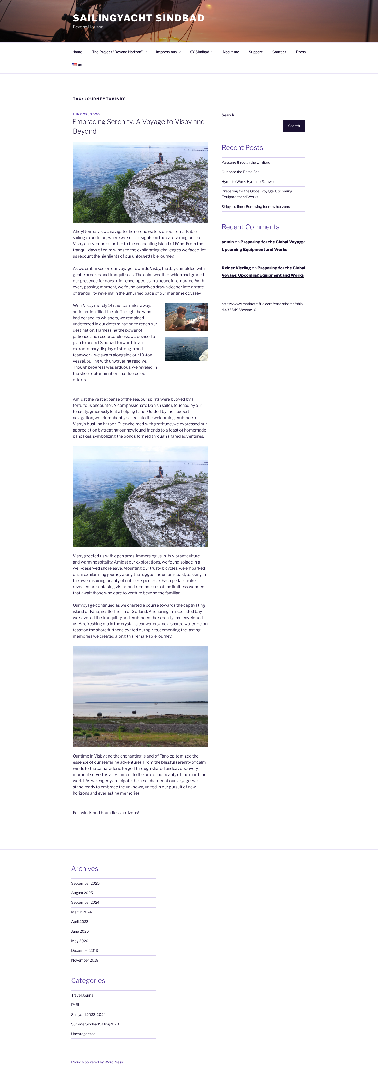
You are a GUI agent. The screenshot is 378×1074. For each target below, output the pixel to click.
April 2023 (79, 921)
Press (301, 52)
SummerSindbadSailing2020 (95, 1024)
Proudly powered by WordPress (97, 1062)
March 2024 (81, 912)
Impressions (166, 52)
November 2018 (84, 960)
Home (77, 52)
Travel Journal (82, 995)
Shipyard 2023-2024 (88, 1014)
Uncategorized (83, 1034)
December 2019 (84, 950)
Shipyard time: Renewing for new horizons (256, 206)
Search (228, 115)
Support (256, 52)
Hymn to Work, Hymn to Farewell (248, 181)
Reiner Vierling (236, 268)
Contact (279, 52)
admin (228, 242)
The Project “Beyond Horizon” (117, 52)
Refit (75, 1004)
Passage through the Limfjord (246, 162)
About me (230, 52)
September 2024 (85, 902)
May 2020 (79, 941)
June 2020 (80, 931)
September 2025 (85, 883)
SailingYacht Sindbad (139, 18)
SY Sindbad (199, 52)
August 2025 (82, 893)
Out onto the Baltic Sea (241, 172)
